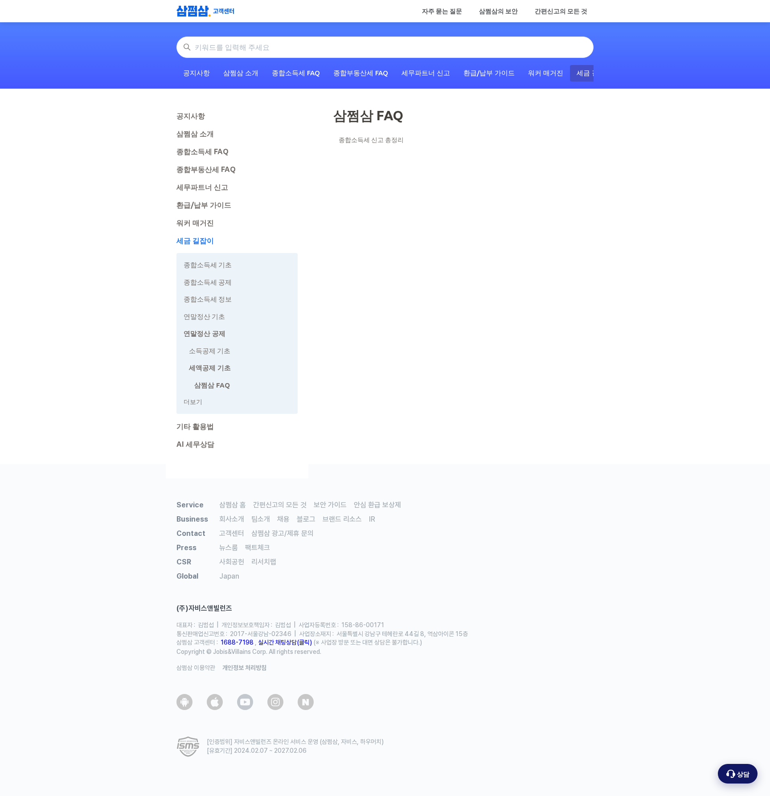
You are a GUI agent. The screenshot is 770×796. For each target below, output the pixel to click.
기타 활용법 (195, 426)
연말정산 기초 (204, 316)
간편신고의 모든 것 (561, 11)
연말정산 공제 (204, 333)
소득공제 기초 (209, 351)
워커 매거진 (545, 73)
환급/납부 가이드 (489, 73)
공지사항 (196, 73)
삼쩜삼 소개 (240, 73)
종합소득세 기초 (208, 265)
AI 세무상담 (195, 444)
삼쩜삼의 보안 (498, 11)
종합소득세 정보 (208, 299)
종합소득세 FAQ (296, 73)
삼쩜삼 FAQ (212, 385)
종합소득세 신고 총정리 (371, 139)
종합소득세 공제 (208, 282)
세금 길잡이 (195, 241)
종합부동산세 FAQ (360, 73)
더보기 (193, 401)
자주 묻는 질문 (442, 11)
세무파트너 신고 (425, 73)
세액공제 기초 (210, 367)
